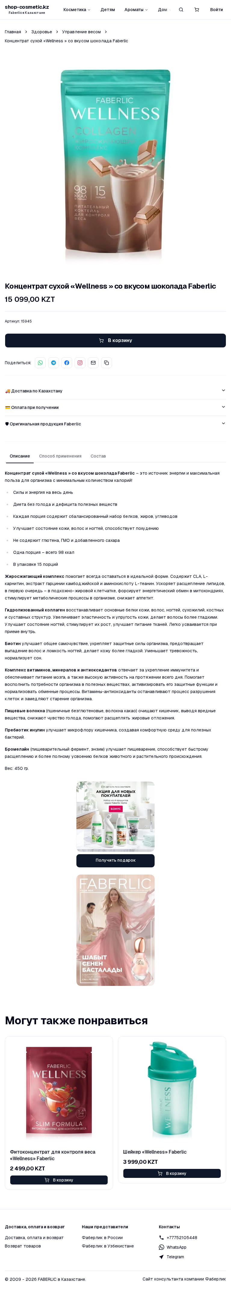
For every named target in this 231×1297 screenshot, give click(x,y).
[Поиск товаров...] (181, 9)
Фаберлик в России (102, 1237)
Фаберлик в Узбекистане (108, 1246)
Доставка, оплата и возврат (34, 1237)
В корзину (63, 1180)
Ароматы (134, 9)
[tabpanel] (115, 621)
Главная (13, 32)
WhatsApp (176, 1247)
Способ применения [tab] (60, 456)
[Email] (93, 362)
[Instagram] (80, 362)
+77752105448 (182, 1237)
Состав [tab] (98, 456)
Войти (216, 9)
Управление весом (81, 32)
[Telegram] (53, 362)
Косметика (74, 9)
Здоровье (41, 32)
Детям (107, 9)
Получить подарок (116, 860)
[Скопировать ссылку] (106, 362)
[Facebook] (66, 362)
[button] (196, 9)
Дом (162, 9)
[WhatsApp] (40, 362)
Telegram (175, 1256)
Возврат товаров (23, 1246)
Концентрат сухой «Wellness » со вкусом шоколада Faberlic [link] (66, 41)
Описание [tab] (20, 456)
